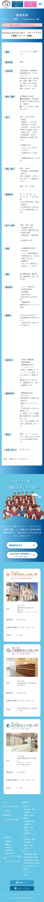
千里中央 (25, 806)
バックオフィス (27, 872)
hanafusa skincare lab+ (30, 866)
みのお (24, 836)
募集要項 (25, 802)
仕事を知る (7, 837)
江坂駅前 (25, 818)
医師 (23, 851)
